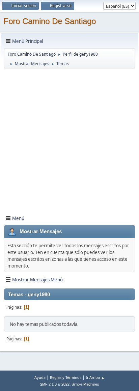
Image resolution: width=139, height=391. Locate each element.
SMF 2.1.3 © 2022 (55, 384)
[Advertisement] (69, 138)
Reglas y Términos (65, 377)
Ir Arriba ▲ (95, 377)
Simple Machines (85, 384)
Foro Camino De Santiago (49, 21)
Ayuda (40, 377)
